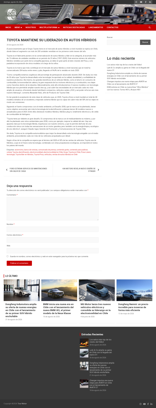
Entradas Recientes (92, 334)
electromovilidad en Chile (53, 152)
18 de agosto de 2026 (98, 390)
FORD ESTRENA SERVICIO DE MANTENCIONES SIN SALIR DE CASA (28, 170)
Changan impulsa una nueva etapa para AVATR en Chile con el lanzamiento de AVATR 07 (101, 384)
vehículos (48, 154)
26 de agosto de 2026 (98, 358)
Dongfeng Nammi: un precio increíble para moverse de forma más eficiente (133, 307)
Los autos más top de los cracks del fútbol (124, 65)
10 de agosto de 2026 (51, 317)
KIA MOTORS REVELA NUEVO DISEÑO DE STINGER (79, 170)
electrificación (24, 152)
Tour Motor (22, 404)
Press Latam (86, 152)
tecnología (11, 154)
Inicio (8, 27)
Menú (17, 27)
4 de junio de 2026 (88, 317)
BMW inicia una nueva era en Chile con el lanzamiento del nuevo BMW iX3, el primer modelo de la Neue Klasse (58, 309)
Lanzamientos (95, 27)
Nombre (11, 224)
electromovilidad (36, 152)
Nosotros (31, 27)
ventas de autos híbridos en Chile (65, 154)
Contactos (112, 27)
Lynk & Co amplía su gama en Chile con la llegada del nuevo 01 (101, 352)
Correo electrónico (15, 235)
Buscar (110, 37)
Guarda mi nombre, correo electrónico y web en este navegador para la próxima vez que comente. (49, 256)
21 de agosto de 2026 (13, 320)
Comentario (12, 195)
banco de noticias (31, 150)
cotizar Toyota (12, 152)
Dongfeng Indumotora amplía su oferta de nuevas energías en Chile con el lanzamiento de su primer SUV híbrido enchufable (127, 76)
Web (8, 246)
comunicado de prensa (47, 150)
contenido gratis (63, 150)
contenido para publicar (79, 150)
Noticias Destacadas (74, 27)
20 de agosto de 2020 (15, 45)
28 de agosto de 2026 (98, 345)
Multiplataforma (48, 27)
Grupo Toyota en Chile (71, 152)
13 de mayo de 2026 (126, 314)
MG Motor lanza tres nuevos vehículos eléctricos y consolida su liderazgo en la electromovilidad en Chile (96, 309)
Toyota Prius (39, 154)
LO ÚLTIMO (11, 276)
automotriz (19, 150)
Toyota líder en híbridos (24, 154)
